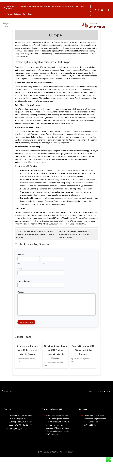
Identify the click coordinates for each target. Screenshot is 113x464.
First (19, 263)
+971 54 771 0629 (97, 27)
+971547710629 (15, 429)
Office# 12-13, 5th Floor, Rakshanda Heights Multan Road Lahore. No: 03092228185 (95, 420)
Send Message (26, 322)
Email (20, 269)
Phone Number (24, 281)
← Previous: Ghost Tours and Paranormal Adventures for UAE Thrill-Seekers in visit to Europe (35, 234)
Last (43, 263)
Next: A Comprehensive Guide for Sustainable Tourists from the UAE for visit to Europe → (76, 234)
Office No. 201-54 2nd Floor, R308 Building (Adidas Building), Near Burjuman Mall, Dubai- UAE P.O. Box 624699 (20, 420)
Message (21, 292)
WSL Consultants (47, 452)
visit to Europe (54, 42)
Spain (32, 76)
